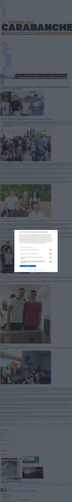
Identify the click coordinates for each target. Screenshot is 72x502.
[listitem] (36, 247)
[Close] (55, 232)
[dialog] (36, 251)
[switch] (49, 250)
